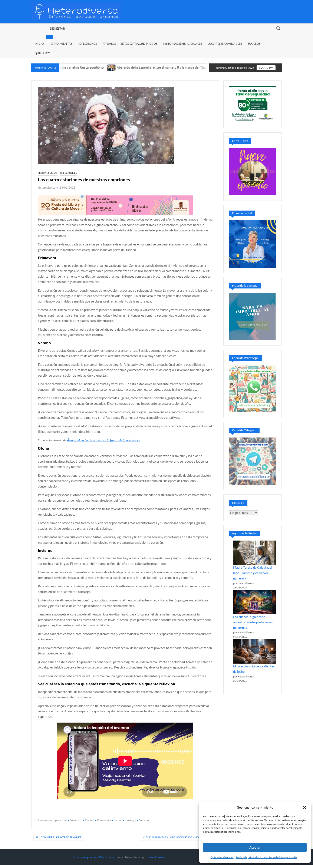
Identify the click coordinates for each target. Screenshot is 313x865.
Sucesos (254, 43)
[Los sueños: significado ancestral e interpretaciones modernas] (254, 602)
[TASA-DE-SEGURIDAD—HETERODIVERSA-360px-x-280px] (252, 104)
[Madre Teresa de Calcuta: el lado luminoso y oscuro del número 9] (254, 553)
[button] (304, 807)
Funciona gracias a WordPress (94, 857)
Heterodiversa (47, 187)
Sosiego (131, 820)
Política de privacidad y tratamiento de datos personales (266, 857)
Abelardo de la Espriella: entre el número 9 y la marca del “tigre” (138, 67)
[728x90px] (115, 205)
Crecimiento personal (52, 820)
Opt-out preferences (222, 857)
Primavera (104, 820)
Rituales (109, 43)
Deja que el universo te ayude (61, 837)
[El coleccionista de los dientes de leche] (254, 651)
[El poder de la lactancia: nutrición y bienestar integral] (192, 67)
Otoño (89, 820)
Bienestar (57, 28)
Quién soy (42, 53)
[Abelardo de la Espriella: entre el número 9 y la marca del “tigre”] (86, 67)
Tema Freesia (156, 857)
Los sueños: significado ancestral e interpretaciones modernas (253, 622)
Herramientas (60, 43)
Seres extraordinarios (139, 43)
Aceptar (255, 847)
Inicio (39, 43)
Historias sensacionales (182, 43)
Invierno (75, 820)
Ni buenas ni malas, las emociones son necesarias (176, 837)
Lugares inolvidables (225, 43)
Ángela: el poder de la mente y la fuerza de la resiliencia (103, 440)
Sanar (118, 820)
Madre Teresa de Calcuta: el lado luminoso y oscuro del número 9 (252, 572)
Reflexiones (87, 43)
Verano (144, 820)
